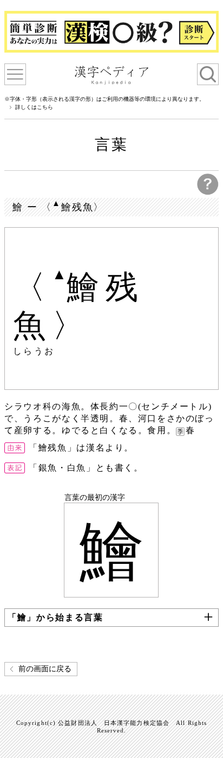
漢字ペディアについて (15, 74)
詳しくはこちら (34, 107)
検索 (208, 74)
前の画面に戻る (44, 669)
